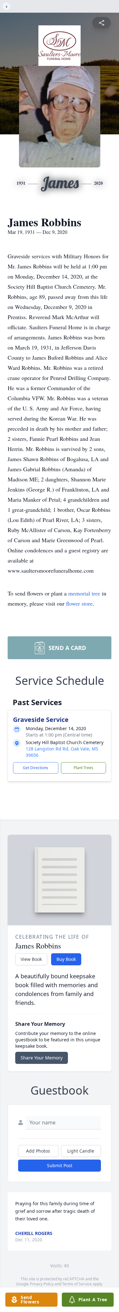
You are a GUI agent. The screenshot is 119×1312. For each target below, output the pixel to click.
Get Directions (35, 767)
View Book (31, 959)
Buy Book (66, 959)
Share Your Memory (42, 1058)
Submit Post (59, 1165)
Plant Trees (83, 767)
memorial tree (84, 593)
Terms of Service (77, 1284)
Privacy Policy (42, 1284)
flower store (79, 603)
